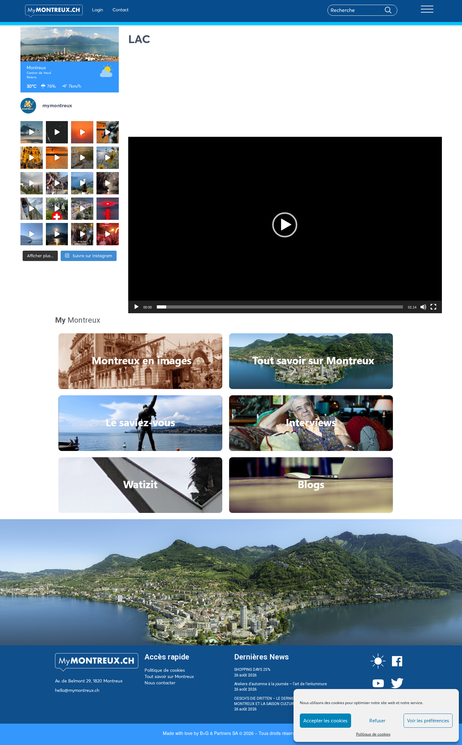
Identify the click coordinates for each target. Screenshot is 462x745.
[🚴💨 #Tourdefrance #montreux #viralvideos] (57, 183)
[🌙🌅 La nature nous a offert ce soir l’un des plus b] (82, 132)
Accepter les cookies (325, 721)
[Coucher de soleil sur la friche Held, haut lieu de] (82, 158)
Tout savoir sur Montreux (169, 676)
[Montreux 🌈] (107, 234)
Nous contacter (160, 683)
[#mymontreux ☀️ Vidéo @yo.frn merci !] (82, 208)
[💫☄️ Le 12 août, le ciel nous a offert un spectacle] (57, 132)
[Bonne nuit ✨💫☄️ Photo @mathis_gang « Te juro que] (57, 234)
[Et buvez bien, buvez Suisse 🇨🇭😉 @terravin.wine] (82, 183)
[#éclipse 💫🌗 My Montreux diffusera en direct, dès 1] (57, 158)
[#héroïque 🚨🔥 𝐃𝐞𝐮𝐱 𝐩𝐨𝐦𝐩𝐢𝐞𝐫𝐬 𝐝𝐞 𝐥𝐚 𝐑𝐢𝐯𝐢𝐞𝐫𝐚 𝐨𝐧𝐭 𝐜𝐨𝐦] (31, 158)
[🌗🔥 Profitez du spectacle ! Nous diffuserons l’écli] (107, 132)
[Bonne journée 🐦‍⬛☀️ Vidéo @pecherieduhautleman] (31, 234)
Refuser (377, 721)
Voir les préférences (428, 721)
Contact (121, 10)
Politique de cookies (373, 734)
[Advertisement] (285, 93)
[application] (285, 225)
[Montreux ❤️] (82, 234)
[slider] (280, 307)
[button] (284, 224)
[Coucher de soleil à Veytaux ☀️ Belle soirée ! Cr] (107, 208)
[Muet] (423, 307)
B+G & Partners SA (219, 733)
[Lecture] (136, 307)
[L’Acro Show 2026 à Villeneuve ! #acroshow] (31, 132)
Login (97, 10)
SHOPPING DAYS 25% (252, 669)
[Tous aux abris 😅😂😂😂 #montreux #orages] (31, 183)
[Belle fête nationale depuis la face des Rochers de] (31, 208)
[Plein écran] (433, 307)
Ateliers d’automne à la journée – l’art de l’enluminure (280, 684)
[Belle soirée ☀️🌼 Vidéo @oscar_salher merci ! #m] (107, 158)
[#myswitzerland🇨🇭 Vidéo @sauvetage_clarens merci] (107, 183)
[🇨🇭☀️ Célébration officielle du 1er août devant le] (57, 208)
